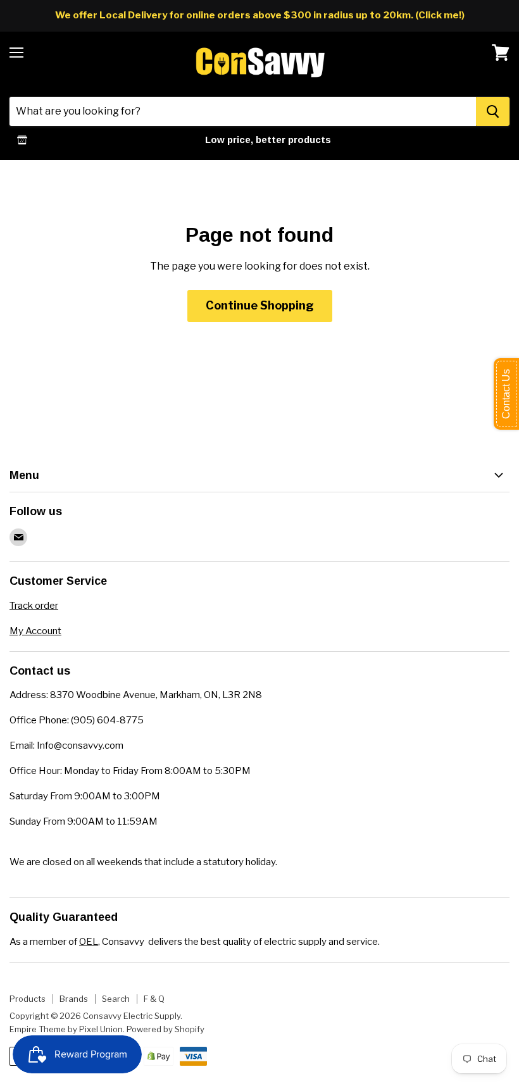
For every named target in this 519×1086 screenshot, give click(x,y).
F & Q (154, 999)
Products (27, 999)
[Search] (493, 111)
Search (116, 999)
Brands (73, 999)
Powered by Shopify (165, 1029)
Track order (33, 605)
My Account (35, 631)
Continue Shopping (260, 305)
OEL (88, 941)
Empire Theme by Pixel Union (66, 1029)
